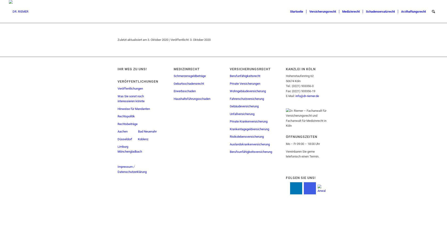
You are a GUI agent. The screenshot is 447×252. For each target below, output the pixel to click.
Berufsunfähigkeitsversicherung (251, 152)
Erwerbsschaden (185, 91)
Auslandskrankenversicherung (250, 144)
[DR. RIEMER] (18, 11)
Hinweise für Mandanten (134, 109)
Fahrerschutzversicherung (247, 99)
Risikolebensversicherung (247, 136)
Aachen (123, 131)
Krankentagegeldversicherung (249, 129)
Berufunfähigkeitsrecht (245, 76)
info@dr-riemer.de (307, 96)
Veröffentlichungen (130, 88)
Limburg (123, 146)
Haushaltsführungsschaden (192, 99)
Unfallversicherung (242, 114)
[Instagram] (310, 188)
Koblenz (143, 139)
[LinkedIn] (296, 188)
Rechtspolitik (126, 116)
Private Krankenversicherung (249, 121)
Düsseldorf (125, 139)
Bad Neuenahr (147, 131)
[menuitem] (296, 11)
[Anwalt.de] (321, 188)
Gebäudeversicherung (244, 106)
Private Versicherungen (245, 83)
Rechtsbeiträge (128, 124)
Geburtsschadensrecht (189, 83)
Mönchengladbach (130, 151)
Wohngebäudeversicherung (248, 91)
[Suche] (433, 11)
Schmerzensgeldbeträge (190, 76)
